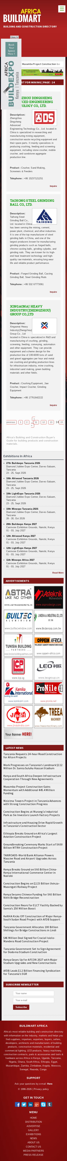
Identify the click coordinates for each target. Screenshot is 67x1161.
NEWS (33, 1138)
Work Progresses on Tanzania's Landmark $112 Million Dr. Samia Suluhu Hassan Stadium (32, 766)
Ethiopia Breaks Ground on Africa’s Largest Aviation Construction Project (30, 835)
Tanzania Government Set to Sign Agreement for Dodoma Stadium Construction (32, 950)
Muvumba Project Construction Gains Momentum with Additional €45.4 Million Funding (29, 790)
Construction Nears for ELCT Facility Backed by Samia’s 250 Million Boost (33, 906)
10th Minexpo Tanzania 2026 (22, 509)
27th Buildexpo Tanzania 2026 (23, 463)
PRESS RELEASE (34, 1155)
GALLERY (33, 1130)
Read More (58, 573)
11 (36, 422)
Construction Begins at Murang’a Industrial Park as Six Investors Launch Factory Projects (31, 813)
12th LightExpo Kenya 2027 (21, 548)
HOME (33, 1118)
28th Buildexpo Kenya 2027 (21, 524)
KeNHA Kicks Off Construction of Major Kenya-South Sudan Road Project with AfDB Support (32, 917)
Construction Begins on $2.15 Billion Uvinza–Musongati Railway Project (31, 885)
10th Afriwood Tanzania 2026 (22, 478)
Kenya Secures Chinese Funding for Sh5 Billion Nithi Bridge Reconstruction (32, 896)
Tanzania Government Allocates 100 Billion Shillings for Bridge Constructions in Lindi (30, 928)
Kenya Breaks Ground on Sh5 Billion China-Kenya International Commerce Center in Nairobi (30, 873)
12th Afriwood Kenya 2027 (21, 536)
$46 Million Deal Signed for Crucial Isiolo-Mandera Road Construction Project (29, 939)
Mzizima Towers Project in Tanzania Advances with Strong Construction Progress (32, 802)
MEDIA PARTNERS (33, 1151)
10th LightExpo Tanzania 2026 (23, 493)
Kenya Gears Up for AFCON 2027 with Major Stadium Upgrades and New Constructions (30, 961)
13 (51, 422)
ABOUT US (34, 1142)
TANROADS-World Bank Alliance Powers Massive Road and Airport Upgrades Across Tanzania (30, 858)
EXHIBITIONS (33, 1134)
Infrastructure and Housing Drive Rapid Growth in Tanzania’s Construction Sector (33, 824)
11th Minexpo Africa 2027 (20, 560)
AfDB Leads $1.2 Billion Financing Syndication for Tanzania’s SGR (31, 972)
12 (43, 422)
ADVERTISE (33, 1126)
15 (61, 422)
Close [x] (15, 37)
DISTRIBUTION (33, 1122)
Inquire (53, 186)
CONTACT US (33, 1147)
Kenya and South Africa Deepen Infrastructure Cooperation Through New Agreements (32, 777)
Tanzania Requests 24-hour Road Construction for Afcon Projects (32, 755)
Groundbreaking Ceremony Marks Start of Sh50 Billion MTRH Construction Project (33, 846)
